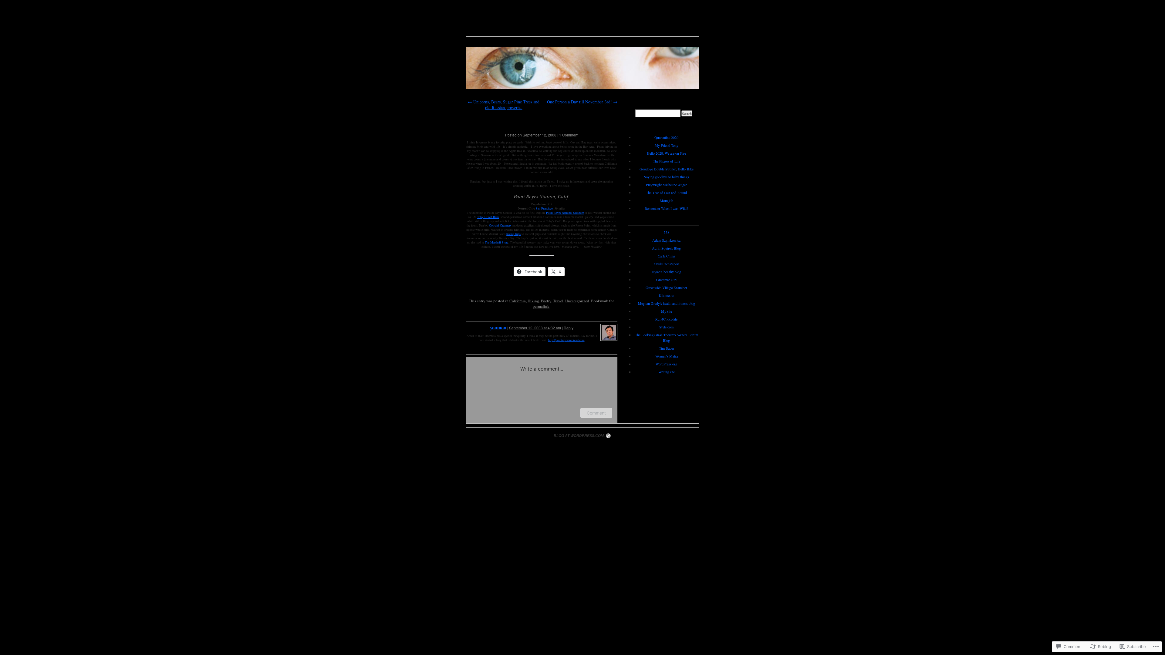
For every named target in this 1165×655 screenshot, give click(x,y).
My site (666, 311)
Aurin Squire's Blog (666, 248)
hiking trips (513, 234)
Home (475, 42)
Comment (596, 412)
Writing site (666, 371)
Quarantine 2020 (666, 137)
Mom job (666, 200)
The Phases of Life (666, 161)
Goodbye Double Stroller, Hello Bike (667, 168)
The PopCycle (582, 19)
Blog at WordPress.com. (579, 436)
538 (666, 232)
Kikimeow (666, 295)
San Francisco (544, 208)
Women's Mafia (666, 356)
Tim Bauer (666, 348)
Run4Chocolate (666, 319)
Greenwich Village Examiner (666, 287)
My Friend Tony (666, 145)
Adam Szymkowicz (666, 240)
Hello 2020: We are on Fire (666, 153)
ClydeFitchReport (666, 263)
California (517, 301)
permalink (541, 306)
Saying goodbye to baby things (666, 176)
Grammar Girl (666, 279)
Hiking (533, 301)
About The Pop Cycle (513, 42)
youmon (498, 327)
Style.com (666, 326)
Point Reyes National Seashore (565, 212)
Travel (558, 301)
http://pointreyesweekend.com (566, 340)
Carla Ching (666, 256)
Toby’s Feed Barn (488, 217)
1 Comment (568, 134)
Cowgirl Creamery (500, 225)
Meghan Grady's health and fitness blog (666, 303)
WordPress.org (666, 363)
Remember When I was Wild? (666, 208)
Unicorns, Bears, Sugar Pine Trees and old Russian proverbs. (503, 104)
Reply (568, 327)
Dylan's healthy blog (666, 271)
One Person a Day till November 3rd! (582, 102)
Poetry (546, 301)
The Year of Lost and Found (666, 192)
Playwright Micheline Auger (666, 184)
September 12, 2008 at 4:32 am (535, 327)
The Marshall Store (496, 242)
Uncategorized (577, 301)
